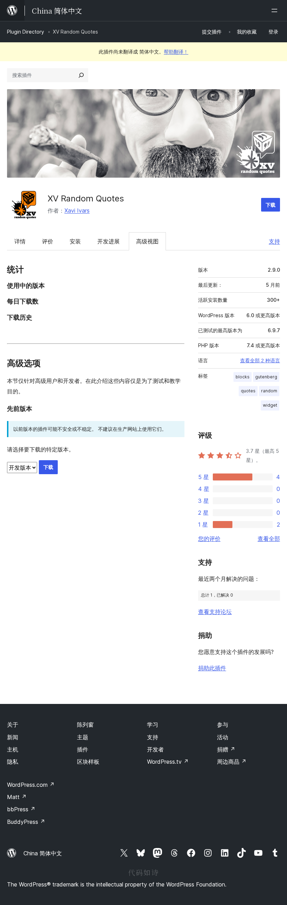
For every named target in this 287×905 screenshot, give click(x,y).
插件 (82, 749)
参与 (222, 724)
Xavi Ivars (77, 210)
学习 (152, 724)
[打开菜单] (276, 10)
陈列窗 (85, 724)
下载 (270, 205)
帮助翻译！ (176, 52)
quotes (248, 390)
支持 (274, 241)
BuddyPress (26, 821)
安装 (75, 241)
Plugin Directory (25, 32)
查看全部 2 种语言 (260, 360)
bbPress (21, 809)
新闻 (12, 737)
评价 (47, 241)
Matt (17, 796)
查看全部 (269, 538)
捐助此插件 (212, 667)
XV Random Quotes (86, 198)
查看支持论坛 (215, 611)
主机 (12, 749)
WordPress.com (31, 784)
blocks (243, 376)
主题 (82, 737)
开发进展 (108, 241)
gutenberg (266, 376)
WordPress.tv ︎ (168, 761)
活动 (222, 737)
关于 (12, 724)
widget (270, 405)
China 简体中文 (42, 853)
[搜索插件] (81, 75)
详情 (20, 241)
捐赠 (226, 749)
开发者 (155, 749)
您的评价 (209, 538)
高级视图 (147, 241)
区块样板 (88, 761)
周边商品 (231, 761)
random (269, 390)
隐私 (12, 761)
